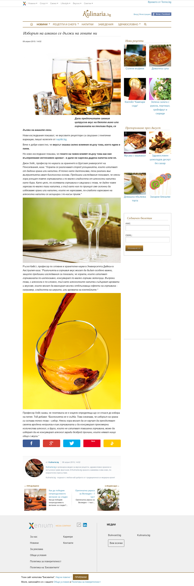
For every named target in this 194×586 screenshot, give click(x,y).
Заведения (105, 24)
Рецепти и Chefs (64, 24)
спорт (43, 3)
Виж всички (116, 543)
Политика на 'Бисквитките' (45, 567)
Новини (42, 24)
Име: (128, 223)
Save (93, 441)
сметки (87, 3)
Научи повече (63, 577)
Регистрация (144, 14)
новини (32, 3)
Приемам (81, 577)
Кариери (68, 536)
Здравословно (128, 24)
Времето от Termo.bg (159, 2)
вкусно (76, 3)
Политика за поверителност (86, 581)
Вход (136, 14)
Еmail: (128, 235)
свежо (53, 3)
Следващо (112, 486)
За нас (33, 536)
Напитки (88, 24)
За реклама (36, 549)
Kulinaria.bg (53, 462)
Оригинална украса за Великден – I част (85, 493)
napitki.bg (61, 139)
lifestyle (65, 3)
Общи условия (61, 581)
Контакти (68, 543)
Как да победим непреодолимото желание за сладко (58, 493)
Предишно (31, 486)
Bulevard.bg (114, 535)
